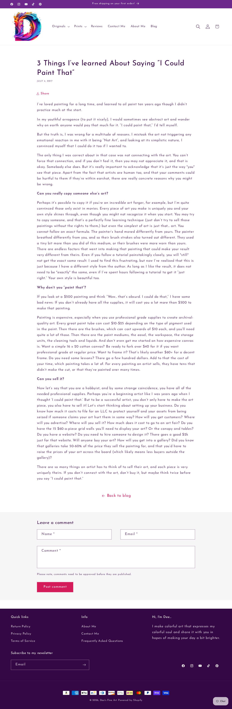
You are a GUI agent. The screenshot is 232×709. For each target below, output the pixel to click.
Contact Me (90, 633)
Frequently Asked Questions (102, 641)
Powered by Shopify (130, 700)
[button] (60, 26)
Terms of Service (23, 641)
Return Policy (20, 626)
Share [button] (45, 93)
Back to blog (119, 496)
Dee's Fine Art (108, 700)
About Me (88, 626)
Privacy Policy (21, 633)
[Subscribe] (84, 665)
